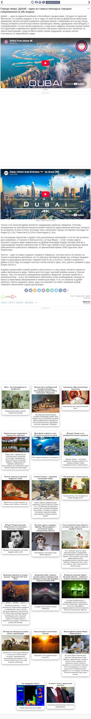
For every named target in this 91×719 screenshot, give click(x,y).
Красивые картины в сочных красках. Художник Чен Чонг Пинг (15, 577)
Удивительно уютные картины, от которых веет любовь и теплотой (15, 503)
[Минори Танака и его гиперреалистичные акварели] (75, 457)
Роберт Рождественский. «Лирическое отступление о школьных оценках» (15, 527)
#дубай (88, 296)
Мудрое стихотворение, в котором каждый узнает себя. (15, 551)
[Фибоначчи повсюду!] (1, 3)
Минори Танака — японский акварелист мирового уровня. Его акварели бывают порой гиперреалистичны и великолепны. (75, 462)
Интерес (4, 302)
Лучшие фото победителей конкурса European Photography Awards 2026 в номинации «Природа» (45, 390)
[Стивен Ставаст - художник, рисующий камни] (45, 500)
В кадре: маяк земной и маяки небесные (45, 607)
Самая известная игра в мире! (30, 708)
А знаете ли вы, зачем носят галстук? (60, 684)
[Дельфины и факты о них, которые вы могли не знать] (45, 455)
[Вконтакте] (30, 290)
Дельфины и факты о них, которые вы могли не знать (45, 434)
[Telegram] (39, 290)
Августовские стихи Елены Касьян (45, 632)
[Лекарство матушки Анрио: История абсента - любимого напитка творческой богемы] (75, 598)
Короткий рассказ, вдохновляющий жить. (75, 407)
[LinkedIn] (65, 290)
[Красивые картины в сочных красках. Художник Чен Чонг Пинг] (15, 603)
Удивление (19, 302)
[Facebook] (26, 290)
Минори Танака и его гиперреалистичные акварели (75, 434)
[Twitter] (56, 290)
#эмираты (87, 298)
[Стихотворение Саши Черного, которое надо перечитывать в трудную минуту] (75, 548)
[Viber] (43, 290)
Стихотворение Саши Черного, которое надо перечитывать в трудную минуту (75, 527)
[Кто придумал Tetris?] (30, 705)
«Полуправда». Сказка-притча (75, 477)
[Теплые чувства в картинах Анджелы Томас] (15, 500)
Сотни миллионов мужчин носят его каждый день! (60, 706)
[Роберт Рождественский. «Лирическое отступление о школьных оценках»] (15, 547)
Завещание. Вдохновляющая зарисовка (75, 388)
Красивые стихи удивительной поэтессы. (45, 656)
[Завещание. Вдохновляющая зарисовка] (75, 404)
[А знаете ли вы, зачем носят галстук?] (60, 702)
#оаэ (72, 296)
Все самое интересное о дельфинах (45, 457)
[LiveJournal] (60, 290)
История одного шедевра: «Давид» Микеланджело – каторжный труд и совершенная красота (45, 528)
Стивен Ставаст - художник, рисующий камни (45, 477)
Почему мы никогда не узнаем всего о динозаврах (15, 632)
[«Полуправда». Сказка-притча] (75, 493)
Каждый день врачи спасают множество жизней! (15, 412)
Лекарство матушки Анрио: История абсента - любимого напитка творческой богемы (75, 577)
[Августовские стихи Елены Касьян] (45, 653)
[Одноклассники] (35, 290)
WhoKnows (86, 302)
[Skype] (52, 290)
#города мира (79, 296)
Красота (11, 302)
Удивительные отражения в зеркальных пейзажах (15, 434)
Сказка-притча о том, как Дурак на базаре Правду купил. (75, 497)
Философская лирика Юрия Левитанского (75, 632)
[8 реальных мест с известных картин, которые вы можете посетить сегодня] (89, 3)
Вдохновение (29, 302)
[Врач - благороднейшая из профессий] (15, 408)
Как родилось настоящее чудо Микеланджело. (45, 553)
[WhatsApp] (48, 290)
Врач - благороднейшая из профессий (15, 388)
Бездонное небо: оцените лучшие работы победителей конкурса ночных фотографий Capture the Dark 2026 (45, 578)
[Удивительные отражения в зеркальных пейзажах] (15, 452)
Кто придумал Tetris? (30, 683)
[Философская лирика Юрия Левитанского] (75, 653)
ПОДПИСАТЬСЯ (53, 2)
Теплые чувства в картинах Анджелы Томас (15, 477)
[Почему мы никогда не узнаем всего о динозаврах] (15, 650)
